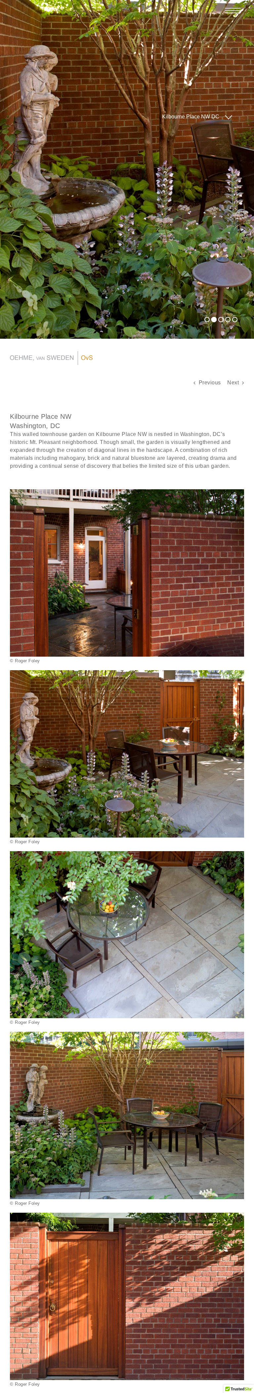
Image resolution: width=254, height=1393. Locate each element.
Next (233, 382)
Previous (210, 382)
